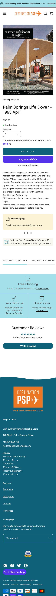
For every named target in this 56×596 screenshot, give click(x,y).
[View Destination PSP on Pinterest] (26, 565)
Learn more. (37, 225)
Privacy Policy (25, 585)
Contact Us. (42, 310)
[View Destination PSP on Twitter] (19, 565)
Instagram (8, 496)
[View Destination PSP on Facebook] (12, 565)
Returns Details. (14, 313)
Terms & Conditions (10, 585)
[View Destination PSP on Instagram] (5, 565)
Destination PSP (16, 580)
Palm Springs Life (11, 99)
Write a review (28, 345)
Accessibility (37, 585)
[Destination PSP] (28, 13)
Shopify (35, 580)
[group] (28, 3)
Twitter (7, 503)
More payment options (28, 165)
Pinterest (8, 510)
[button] (45, 13)
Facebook (8, 489)
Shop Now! (51, 4)
